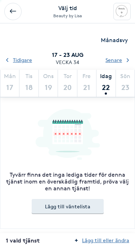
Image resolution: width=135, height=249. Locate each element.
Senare (113, 60)
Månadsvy (114, 40)
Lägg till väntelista (67, 206)
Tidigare (22, 60)
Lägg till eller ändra (105, 240)
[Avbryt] (13, 11)
